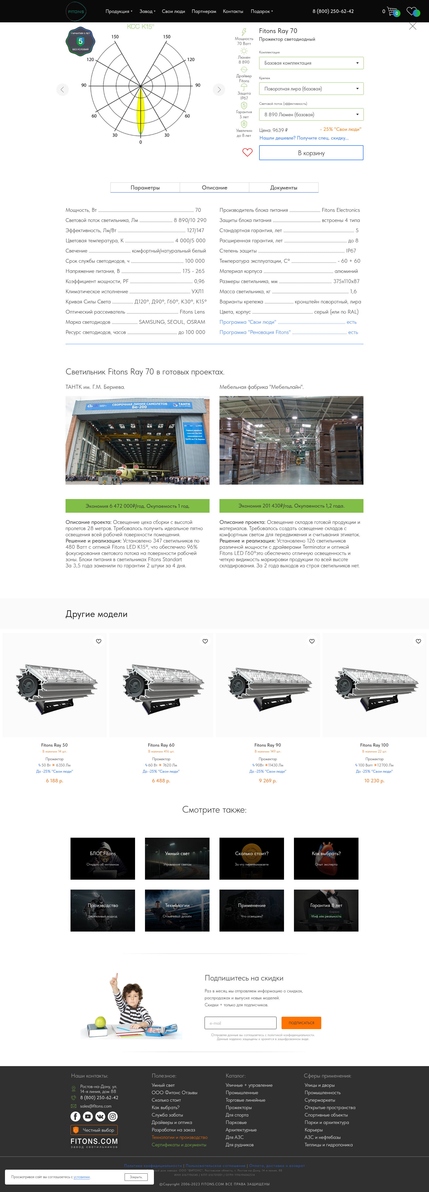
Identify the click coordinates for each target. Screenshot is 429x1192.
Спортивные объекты (326, 1115)
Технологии (177, 905)
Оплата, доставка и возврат (277, 1165)
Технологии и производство (180, 1137)
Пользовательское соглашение (216, 1165)
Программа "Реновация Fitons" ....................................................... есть (288, 332)
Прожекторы (239, 1107)
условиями (82, 1177)
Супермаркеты (320, 1100)
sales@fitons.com (95, 1106)
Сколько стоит (166, 1100)
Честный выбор (98, 1130)
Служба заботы (167, 1115)
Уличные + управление (249, 1085)
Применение (252, 905)
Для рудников (240, 1145)
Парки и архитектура (327, 1122)
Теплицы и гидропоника (329, 1145)
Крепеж (264, 78)
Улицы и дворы (320, 1085)
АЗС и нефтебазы (323, 1137)
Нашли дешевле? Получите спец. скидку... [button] (304, 138)
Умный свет (177, 853)
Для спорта (237, 1115)
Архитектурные (241, 1130)
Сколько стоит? (252, 853)
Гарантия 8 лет (326, 905)
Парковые (236, 1122)
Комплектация (269, 52)
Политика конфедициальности (153, 1165)
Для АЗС (235, 1137)
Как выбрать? (326, 853)
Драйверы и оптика (172, 1122)
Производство (103, 905)
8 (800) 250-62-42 (99, 1097)
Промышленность (323, 1092)
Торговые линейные (245, 1100)
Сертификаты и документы (179, 1145)
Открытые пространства (330, 1107)
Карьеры (314, 1130)
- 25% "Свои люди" (340, 129)
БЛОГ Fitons (103, 853)
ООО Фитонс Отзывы (174, 1092)
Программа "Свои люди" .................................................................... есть (288, 322)
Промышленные (242, 1092)
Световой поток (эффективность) (283, 104)
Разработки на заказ (173, 1130)
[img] (76, 11)
